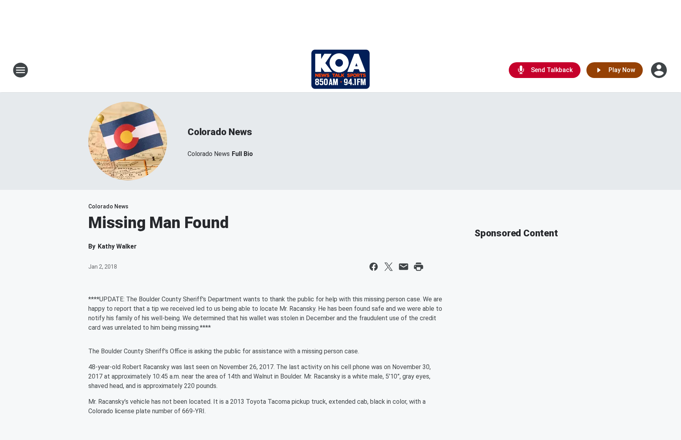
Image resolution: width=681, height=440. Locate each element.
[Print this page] (418, 266)
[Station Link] (340, 70)
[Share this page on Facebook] (373, 266)
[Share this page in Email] (403, 266)
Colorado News (220, 131)
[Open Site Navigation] (20, 70)
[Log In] (659, 70)
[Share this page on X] (388, 266)
